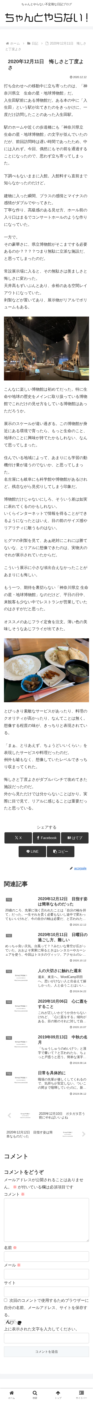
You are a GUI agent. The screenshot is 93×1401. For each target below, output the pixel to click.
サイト (10, 1283)
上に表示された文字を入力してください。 (41, 1329)
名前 (10, 1248)
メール (12, 1265)
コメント (14, 1194)
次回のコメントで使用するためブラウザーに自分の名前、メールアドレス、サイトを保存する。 (46, 1307)
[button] (60, 851)
